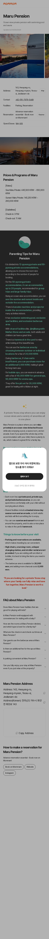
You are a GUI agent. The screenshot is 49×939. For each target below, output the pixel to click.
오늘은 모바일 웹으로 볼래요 (24, 486)
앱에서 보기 (24, 476)
